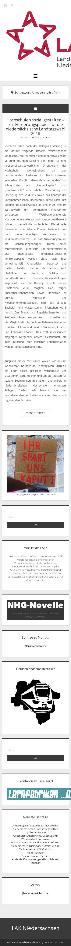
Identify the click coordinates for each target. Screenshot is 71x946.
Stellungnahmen (41, 137)
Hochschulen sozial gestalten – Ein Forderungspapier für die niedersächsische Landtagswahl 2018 (35, 126)
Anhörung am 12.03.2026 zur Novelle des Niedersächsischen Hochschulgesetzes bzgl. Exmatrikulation (35, 829)
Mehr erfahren (38, 413)
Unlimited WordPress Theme (23, 942)
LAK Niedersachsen (35, 928)
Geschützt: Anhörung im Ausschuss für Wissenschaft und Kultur (35, 837)
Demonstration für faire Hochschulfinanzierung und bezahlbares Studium (35, 859)
